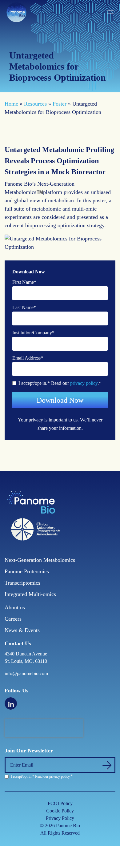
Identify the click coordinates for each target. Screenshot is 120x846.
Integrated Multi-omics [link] (30, 594)
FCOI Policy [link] (60, 803)
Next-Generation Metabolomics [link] (40, 560)
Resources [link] (35, 104)
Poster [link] (59, 104)
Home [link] (11, 104)
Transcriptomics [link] (22, 583)
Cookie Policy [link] (60, 810)
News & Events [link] (22, 630)
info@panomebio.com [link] (26, 673)
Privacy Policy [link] (60, 818)
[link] (16, 12)
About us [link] (15, 607)
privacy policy (84, 383)
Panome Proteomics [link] (27, 571)
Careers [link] (13, 619)
